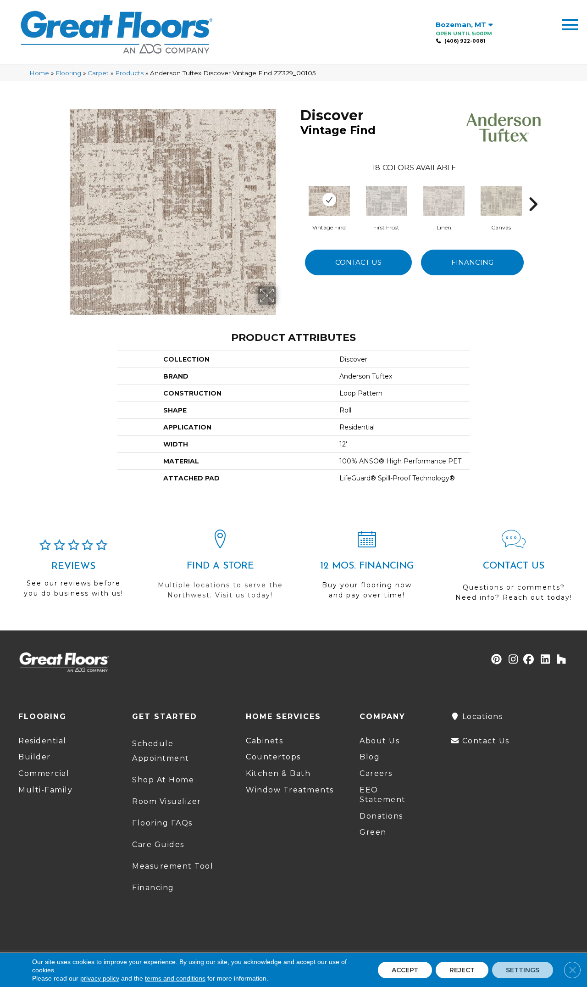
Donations (381, 816)
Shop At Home (163, 779)
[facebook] (527, 660)
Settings (522, 970)
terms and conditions (175, 978)
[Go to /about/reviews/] (73, 572)
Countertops (273, 757)
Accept (405, 970)
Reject (462, 970)
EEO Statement (383, 795)
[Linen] (444, 200)
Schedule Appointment (160, 751)
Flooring (68, 73)
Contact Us (358, 262)
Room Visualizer (166, 801)
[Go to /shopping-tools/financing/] (367, 568)
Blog (370, 757)
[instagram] (511, 660)
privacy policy (99, 978)
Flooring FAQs (162, 823)
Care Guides (158, 844)
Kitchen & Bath (278, 773)
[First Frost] (387, 200)
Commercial (43, 773)
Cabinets (264, 740)
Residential (42, 740)
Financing (472, 262)
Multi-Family (45, 790)
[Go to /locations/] (220, 568)
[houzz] (559, 660)
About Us (379, 740)
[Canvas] (501, 200)
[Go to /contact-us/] (513, 570)
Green (373, 832)
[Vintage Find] (329, 200)
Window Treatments (290, 790)
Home (39, 73)
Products (129, 73)
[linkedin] (543, 660)
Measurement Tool (172, 866)
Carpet (98, 73)
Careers (376, 773)
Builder (34, 757)
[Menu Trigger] (569, 24)
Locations (481, 716)
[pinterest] (495, 660)
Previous (296, 190)
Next (533, 190)
